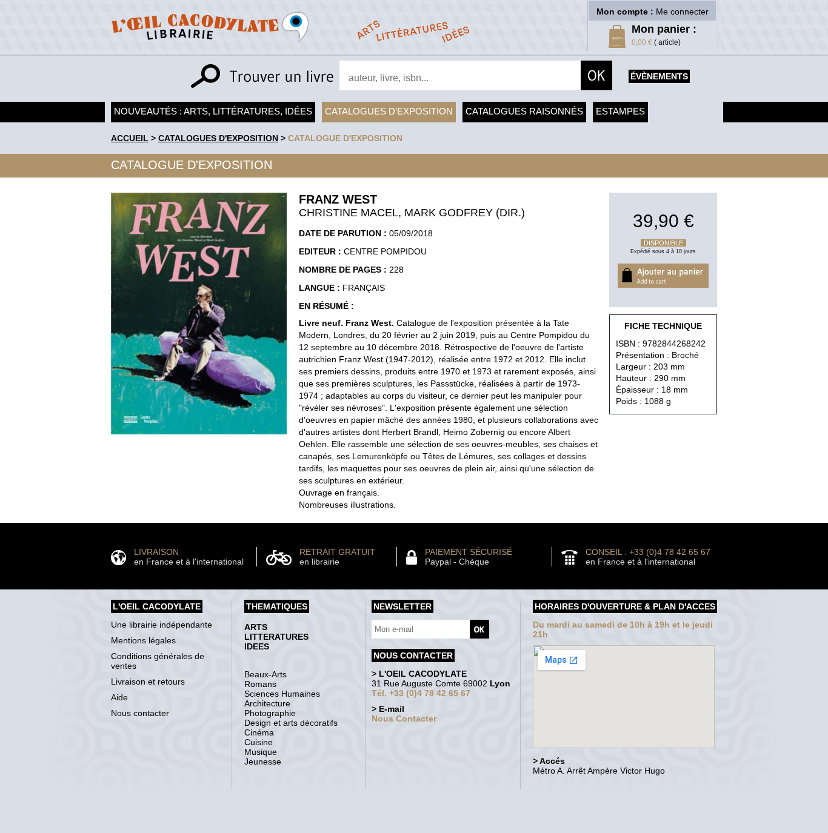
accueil (130, 138)
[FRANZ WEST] (199, 437)
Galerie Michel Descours (411, 826)
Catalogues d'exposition (389, 111)
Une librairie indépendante (161, 624)
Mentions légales (143, 640)
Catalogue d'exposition (345, 138)
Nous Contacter (404, 718)
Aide (119, 697)
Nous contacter (140, 713)
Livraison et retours (148, 681)
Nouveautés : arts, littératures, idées (213, 111)
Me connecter (682, 11)
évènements (659, 76)
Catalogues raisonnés (524, 111)
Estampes (620, 111)
